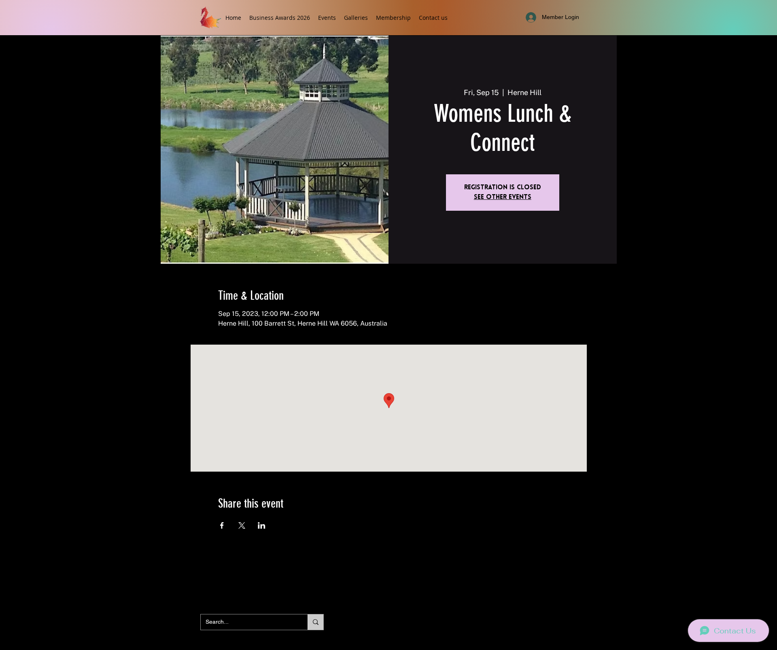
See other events (502, 197)
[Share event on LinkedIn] (261, 525)
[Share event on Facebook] (222, 525)
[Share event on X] (242, 525)
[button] (327, 17)
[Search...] (315, 622)
